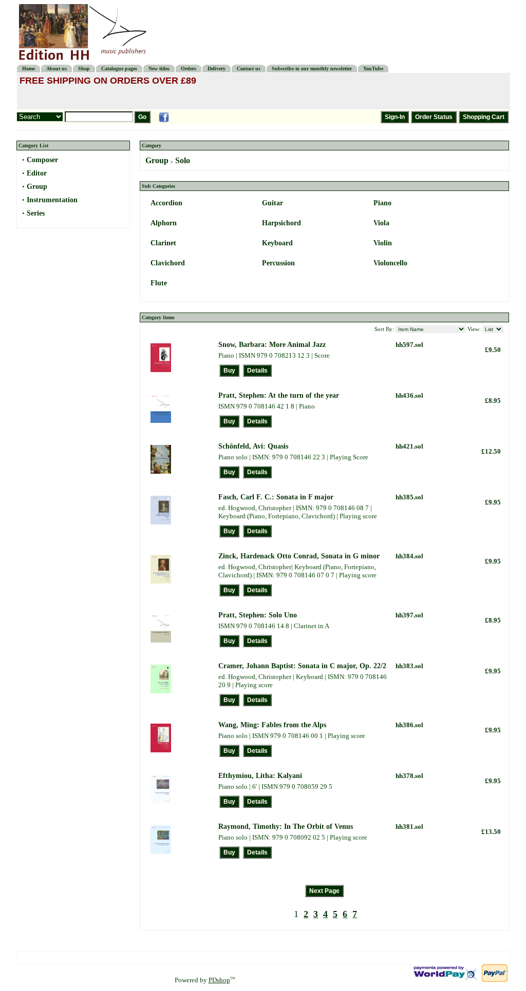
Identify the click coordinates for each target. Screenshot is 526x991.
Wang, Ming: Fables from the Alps (272, 725)
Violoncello (390, 263)
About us (56, 68)
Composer (42, 160)
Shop (84, 68)
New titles (159, 68)
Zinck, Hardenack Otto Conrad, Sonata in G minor (299, 556)
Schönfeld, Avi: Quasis (253, 446)
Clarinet (163, 243)
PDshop (219, 980)
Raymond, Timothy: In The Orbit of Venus (285, 826)
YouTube (373, 68)
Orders (188, 68)
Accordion (166, 203)
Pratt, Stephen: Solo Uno (257, 615)
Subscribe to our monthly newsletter (312, 68)
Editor (37, 173)
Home (28, 68)
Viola (381, 223)
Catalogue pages (119, 68)
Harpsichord (281, 223)
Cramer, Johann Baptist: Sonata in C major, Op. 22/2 (302, 666)
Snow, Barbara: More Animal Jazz (272, 344)
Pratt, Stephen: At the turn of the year (278, 395)
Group (37, 186)
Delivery (217, 68)
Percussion (278, 263)
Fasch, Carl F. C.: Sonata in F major (275, 497)
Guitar (272, 203)
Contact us (248, 68)
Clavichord (168, 263)
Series (36, 213)
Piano (382, 203)
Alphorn (164, 223)
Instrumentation (52, 200)
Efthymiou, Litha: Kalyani (260, 776)
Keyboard (277, 243)
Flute (159, 283)
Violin (382, 243)
